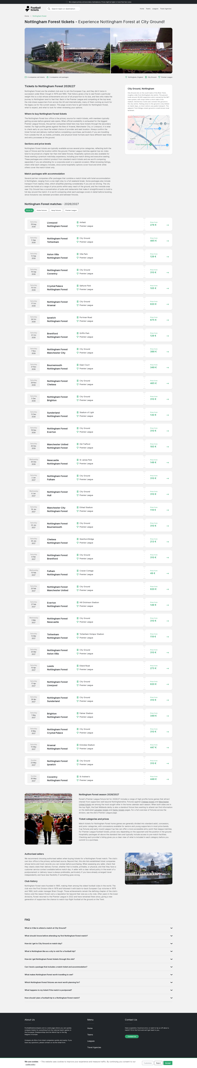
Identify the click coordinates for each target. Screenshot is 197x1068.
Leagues (155, 9)
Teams (148, 9)
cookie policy (30, 1064)
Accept (168, 1063)
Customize (148, 1063)
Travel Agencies (165, 9)
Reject (158, 1063)
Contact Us (132, 1036)
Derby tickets (118, 810)
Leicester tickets (101, 810)
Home (142, 9)
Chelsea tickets (147, 802)
